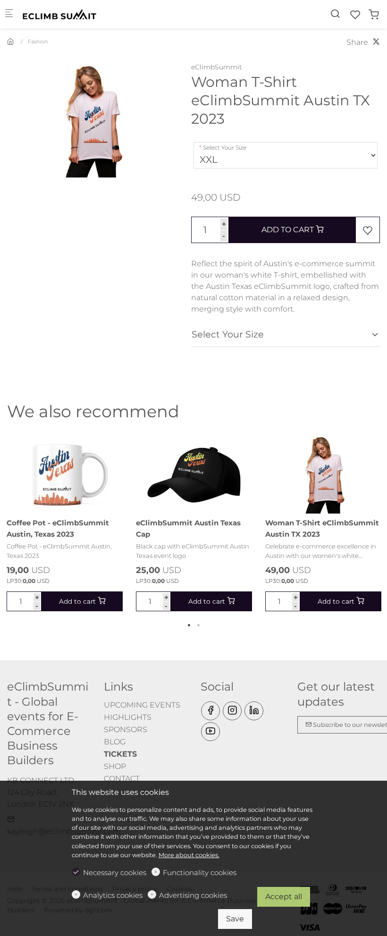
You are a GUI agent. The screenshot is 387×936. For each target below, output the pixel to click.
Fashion (38, 41)
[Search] (335, 14)
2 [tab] (198, 625)
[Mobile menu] (9, 14)
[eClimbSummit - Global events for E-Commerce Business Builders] (59, 13)
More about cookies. (189, 855)
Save (235, 918)
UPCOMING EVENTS (142, 704)
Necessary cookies (114, 872)
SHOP (115, 766)
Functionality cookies (199, 872)
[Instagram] (232, 710)
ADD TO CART (288, 229)
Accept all (283, 896)
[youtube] (210, 731)
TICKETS (120, 754)
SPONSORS (125, 729)
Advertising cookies (193, 895)
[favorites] (355, 15)
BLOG (115, 741)
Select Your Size (224, 147)
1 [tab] (189, 625)
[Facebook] (210, 710)
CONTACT (122, 778)
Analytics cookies (113, 895)
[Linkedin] (253, 710)
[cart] (373, 15)
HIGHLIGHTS (127, 717)
